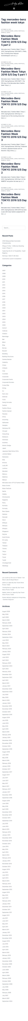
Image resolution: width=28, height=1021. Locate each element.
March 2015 (5, 829)
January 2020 (6, 703)
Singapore (5, 531)
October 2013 (6, 866)
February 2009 (6, 978)
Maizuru (4, 474)
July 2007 (5, 995)
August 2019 (6, 717)
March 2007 (5, 998)
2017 (3, 299)
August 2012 (6, 892)
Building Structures (7, 356)
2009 (3, 276)
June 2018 (5, 755)
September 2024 (7, 637)
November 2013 (7, 863)
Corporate (5, 376)
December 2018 (7, 740)
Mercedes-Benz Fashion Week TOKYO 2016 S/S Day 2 (14, 168)
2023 (3, 316)
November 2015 (7, 815)
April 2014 (5, 852)
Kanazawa (5, 457)
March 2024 (5, 646)
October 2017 (6, 769)
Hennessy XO (6, 428)
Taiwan (4, 543)
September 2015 (7, 820)
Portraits (4, 508)
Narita (4, 491)
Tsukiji (4, 560)
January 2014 (6, 861)
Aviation (4, 333)
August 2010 (6, 941)
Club (3, 371)
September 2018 (7, 749)
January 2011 (6, 932)
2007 (3, 270)
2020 (3, 308)
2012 (3, 285)
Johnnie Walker (6, 454)
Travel (4, 557)
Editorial (4, 396)
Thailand (4, 545)
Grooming (5, 419)
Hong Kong (5, 434)
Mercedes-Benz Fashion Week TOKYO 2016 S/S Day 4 (14, 103)
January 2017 (6, 792)
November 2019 (7, 709)
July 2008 (5, 987)
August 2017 (6, 775)
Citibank (4, 368)
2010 (3, 279)
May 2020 (5, 697)
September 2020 (7, 691)
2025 (3, 322)
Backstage (5, 336)
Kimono (4, 462)
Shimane (4, 525)
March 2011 (5, 929)
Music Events (6, 485)
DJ (3, 391)
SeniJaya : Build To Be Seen (10, 256)
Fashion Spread (6, 411)
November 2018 (7, 743)
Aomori (4, 328)
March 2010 (5, 952)
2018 (3, 302)
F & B (3, 399)
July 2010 (5, 944)
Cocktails (5, 374)
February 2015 (6, 832)
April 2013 (5, 878)
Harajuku (5, 425)
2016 (3, 296)
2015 (2, 30)
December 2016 (7, 795)
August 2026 (6, 611)
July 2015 (5, 823)
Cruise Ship (5, 385)
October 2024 (6, 634)
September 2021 (7, 677)
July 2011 (5, 918)
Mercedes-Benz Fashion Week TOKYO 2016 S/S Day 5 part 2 (14, 40)
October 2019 (6, 712)
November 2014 (7, 840)
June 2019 (5, 723)
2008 (3, 273)
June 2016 (5, 803)
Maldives (5, 477)
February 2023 (6, 663)
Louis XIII (5, 465)
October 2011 (6, 909)
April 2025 (5, 628)
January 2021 (6, 686)
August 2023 (6, 654)
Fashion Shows (8, 30)
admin (4, 582)
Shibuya (3, 32)
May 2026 (5, 614)
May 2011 (5, 924)
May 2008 (5, 989)
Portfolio (21, 30)
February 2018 (6, 763)
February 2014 (6, 858)
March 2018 (5, 760)
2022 (3, 313)
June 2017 (5, 780)
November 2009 (7, 964)
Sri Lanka (5, 540)
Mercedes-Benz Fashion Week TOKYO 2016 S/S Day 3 (14, 135)
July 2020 (5, 694)
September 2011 (7, 912)
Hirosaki (4, 431)
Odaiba (4, 494)
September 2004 (7, 1001)
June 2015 (5, 826)
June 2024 (5, 640)
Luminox (4, 468)
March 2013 (5, 881)
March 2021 (5, 683)
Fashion (4, 405)
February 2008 (6, 992)
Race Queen (5, 511)
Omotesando (6, 497)
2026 (3, 325)
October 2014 (6, 843)
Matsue (4, 480)
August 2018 (6, 752)
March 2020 (5, 700)
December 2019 (7, 706)
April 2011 (5, 926)
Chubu (4, 365)
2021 (3, 310)
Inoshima (5, 442)
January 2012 (6, 903)
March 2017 (5, 786)
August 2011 (5, 915)
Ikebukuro (5, 437)
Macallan (5, 471)
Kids (3, 459)
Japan (16, 30)
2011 (3, 282)
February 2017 (6, 789)
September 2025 (7, 625)
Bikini (3, 342)
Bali (3, 339)
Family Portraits (7, 402)
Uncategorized (6, 563)
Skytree (4, 534)
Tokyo (8, 32)
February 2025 (6, 631)
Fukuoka (4, 414)
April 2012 (5, 898)
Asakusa (4, 331)
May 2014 (5, 849)
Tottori (4, 554)
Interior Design (6, 445)
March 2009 (5, 975)
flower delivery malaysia (9, 597)
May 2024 (5, 643)
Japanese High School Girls (10, 451)
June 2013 (5, 875)
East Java (5, 394)
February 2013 (6, 883)
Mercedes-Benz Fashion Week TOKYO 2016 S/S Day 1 (14, 199)
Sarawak (4, 517)
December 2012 (7, 886)
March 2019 (5, 732)
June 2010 (5, 946)
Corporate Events (7, 379)
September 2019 (7, 714)
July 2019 (5, 720)
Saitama (4, 514)
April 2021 (5, 680)
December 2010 (7, 935)
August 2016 (6, 800)
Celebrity (5, 362)
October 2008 (6, 981)
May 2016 (5, 806)
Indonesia (5, 439)
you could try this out (8, 577)
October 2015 (6, 818)
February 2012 (6, 901)
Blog (3, 345)
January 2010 (6, 958)
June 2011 (5, 921)
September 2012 (7, 889)
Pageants (5, 500)
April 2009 (5, 972)
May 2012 (5, 895)
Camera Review (7, 359)
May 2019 (5, 726)
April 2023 (5, 660)
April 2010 (5, 949)
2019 (3, 305)
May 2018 (5, 757)
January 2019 (6, 737)
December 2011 (6, 906)
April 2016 (5, 809)
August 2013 (6, 869)
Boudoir (4, 351)
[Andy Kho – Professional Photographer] (14, 3)
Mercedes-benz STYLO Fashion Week (13, 482)
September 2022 (7, 666)
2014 (3, 290)
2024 (3, 319)
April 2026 (5, 617)
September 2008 (7, 984)
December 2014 (7, 838)
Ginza (4, 417)
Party (4, 502)
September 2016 (7, 797)
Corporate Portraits (8, 382)
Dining (4, 388)
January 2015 (6, 835)
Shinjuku (4, 528)
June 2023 (5, 657)
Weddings (5, 565)
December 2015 (7, 812)
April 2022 (5, 668)
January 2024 (6, 651)
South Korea (5, 537)
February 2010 (6, 955)
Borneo (4, 348)
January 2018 (6, 766)
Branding (5, 353)
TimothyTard (6, 587)
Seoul (4, 520)
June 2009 (5, 969)
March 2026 (5, 620)
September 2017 (7, 772)
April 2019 (5, 729)
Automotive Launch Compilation (11, 258)
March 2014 (5, 855)
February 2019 (6, 734)
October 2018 (6, 746)
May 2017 (5, 783)
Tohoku (4, 548)
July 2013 (5, 872)
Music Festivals (6, 488)
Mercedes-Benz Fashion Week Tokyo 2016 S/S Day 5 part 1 (14, 71)
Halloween (5, 422)
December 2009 (7, 961)
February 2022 (6, 671)
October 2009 (6, 967)
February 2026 (6, 623)
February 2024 (6, 648)
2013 (3, 287)
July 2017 (5, 777)
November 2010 (7, 938)
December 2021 (7, 674)
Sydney (24, 1018)
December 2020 (7, 689)
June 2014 (5, 846)
